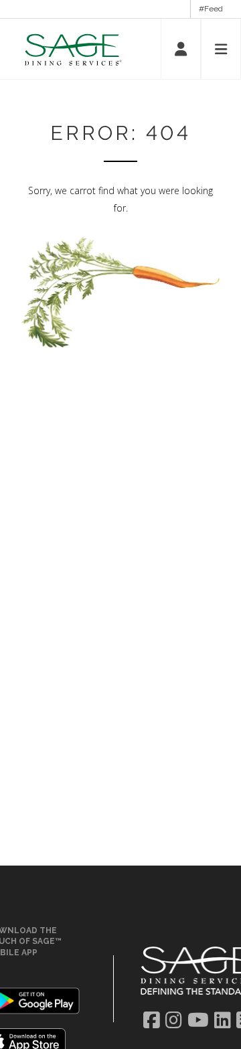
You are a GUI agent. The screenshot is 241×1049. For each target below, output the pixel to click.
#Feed (211, 8)
